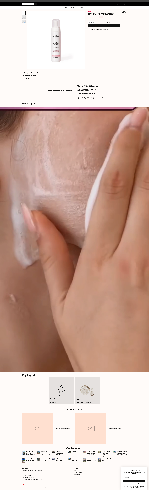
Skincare (98, 487)
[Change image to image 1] (24, 13)
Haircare (102, 487)
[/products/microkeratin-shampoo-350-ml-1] (74, 239)
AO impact (118, 487)
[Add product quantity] (94, 22)
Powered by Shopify (42, 487)
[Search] (35, 4)
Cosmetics (107, 487)
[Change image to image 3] (24, 21)
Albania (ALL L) (26, 484)
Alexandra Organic (33, 487)
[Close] (145, 469)
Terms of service (78, 472)
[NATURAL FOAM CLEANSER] (56, 40)
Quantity (90, 20)
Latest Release (93, 487)
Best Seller (112, 487)
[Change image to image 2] (24, 17)
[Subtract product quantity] (89, 22)
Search (76, 470)
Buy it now (104, 26)
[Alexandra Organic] (75, 4)
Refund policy (77, 474)
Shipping (96, 29)
